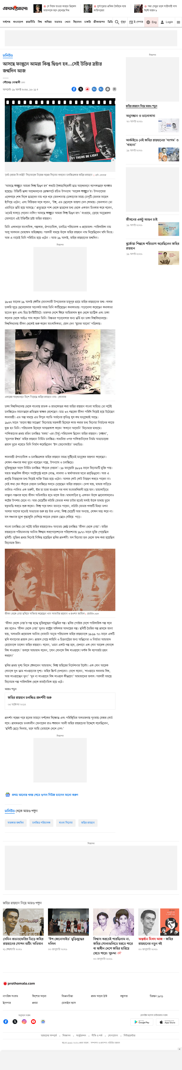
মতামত (58, 22)
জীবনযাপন (99, 22)
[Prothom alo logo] (19, 984)
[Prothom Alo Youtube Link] (35, 1022)
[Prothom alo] (15, 8)
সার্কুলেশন (81, 1035)
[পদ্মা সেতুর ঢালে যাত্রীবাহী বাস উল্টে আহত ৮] (138, 8)
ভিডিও (111, 22)
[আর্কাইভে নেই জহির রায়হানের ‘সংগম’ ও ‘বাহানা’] (168, 154)
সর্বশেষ (6, 22)
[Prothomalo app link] (142, 1022)
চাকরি (87, 22)
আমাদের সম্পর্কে (49, 1035)
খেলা (67, 22)
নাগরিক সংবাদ (10, 996)
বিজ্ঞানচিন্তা (67, 996)
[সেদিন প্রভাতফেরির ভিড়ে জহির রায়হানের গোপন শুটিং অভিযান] (23, 922)
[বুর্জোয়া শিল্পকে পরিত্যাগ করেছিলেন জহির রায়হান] (168, 258)
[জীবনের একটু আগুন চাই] (168, 229)
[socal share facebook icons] (74, 91)
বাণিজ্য (48, 22)
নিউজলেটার (129, 1035)
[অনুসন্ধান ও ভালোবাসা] (168, 125)
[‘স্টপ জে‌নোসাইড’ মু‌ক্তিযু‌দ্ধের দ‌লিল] (68, 922)
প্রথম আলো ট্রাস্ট (99, 996)
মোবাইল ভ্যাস (69, 1003)
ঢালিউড (8, 56)
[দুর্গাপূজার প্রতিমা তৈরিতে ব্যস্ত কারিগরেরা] (88, 8)
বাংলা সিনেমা (66, 823)
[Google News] (43, 1022)
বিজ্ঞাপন (67, 1035)
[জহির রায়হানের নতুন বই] (158, 922)
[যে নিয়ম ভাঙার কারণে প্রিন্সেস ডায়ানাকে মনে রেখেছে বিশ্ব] (37, 8)
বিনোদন (77, 22)
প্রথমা (35, 1003)
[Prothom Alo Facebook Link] (7, 1022)
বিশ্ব (40, 22)
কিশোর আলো (39, 996)
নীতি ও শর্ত (97, 1035)
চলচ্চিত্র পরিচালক (41, 823)
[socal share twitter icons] (81, 91)
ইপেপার (7, 1003)
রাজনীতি (30, 22)
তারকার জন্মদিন (16, 823)
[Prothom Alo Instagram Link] (26, 1022)
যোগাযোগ (113, 1035)
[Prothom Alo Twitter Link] (16, 1022)
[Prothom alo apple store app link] (167, 1022)
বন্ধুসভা (124, 996)
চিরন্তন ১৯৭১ (156, 996)
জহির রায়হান (88, 823)
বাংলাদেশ (18, 22)
